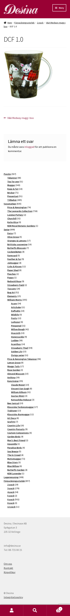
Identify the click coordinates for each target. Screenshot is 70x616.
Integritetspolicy (13, 597)
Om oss (8, 563)
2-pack (40, 22)
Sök (35, 610)
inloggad (29, 146)
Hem (9, 22)
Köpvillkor (9, 572)
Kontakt (8, 568)
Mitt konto (11, 610)
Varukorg (54, 607)
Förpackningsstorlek (24, 22)
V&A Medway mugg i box (20, 118)
